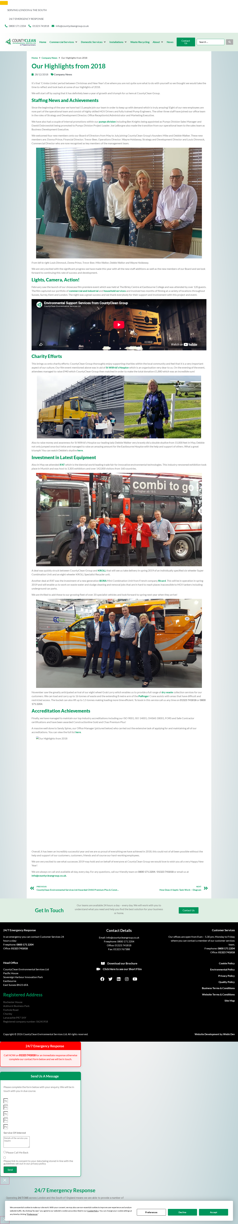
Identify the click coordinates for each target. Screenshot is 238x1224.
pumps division (107, 121)
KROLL (102, 570)
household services (115, 290)
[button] (63, 42)
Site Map (230, 1000)
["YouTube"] (135, 979)
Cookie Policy (227, 963)
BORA (103, 580)
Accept (213, 1212)
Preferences (151, 1212)
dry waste (167, 692)
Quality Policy (227, 981)
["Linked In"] (119, 979)
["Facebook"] (103, 979)
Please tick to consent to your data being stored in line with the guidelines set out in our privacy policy (38, 1162)
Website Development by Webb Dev (215, 1034)
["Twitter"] (111, 979)
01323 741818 (19, 948)
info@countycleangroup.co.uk (49, 875)
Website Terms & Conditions (218, 994)
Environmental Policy (222, 969)
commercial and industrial (83, 290)
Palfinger (143, 696)
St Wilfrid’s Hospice (117, 367)
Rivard (162, 580)
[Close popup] (4, 1180)
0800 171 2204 (25, 944)
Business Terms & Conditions (218, 988)
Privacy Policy (226, 975)
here (80, 450)
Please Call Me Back (17, 1152)
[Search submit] (229, 42)
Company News (49, 57)
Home (35, 57)
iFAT (62, 464)
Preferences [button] (32, 1214)
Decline (182, 1212)
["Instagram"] (127, 979)
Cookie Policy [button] (93, 1211)
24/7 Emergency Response (19, 930)
